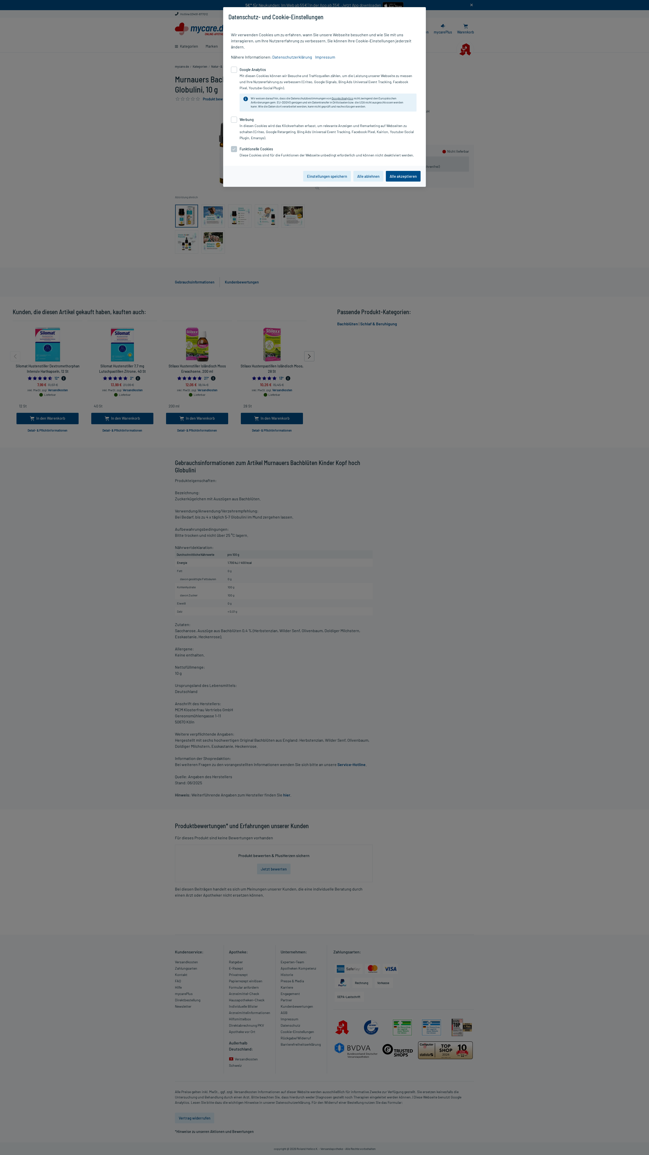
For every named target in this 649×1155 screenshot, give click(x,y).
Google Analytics (342, 98)
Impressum (325, 57)
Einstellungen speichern (327, 176)
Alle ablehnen (368, 176)
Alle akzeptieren (403, 176)
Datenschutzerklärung (292, 57)
